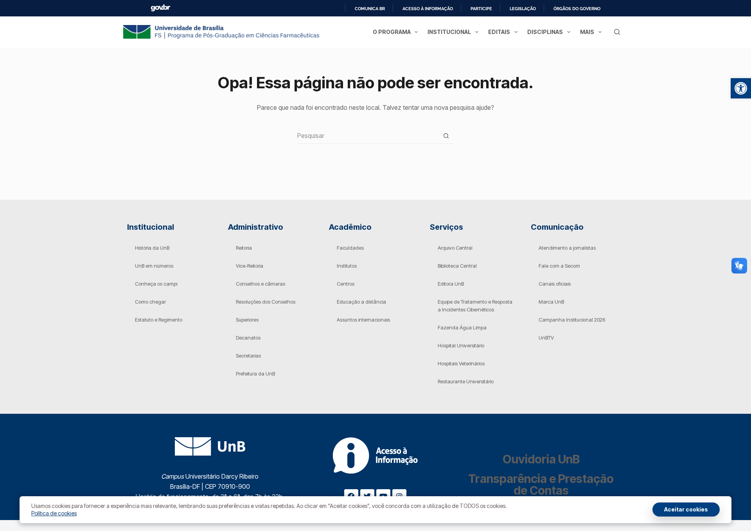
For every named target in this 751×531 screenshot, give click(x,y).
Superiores (247, 319)
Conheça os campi (156, 284)
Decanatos (248, 337)
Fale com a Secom (559, 266)
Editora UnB (451, 284)
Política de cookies (54, 513)
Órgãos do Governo (576, 8)
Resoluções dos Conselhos (265, 302)
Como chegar (150, 302)
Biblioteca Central (457, 266)
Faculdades (350, 248)
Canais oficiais (555, 284)
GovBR (160, 8)
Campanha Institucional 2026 (572, 319)
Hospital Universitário (461, 345)
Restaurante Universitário (466, 381)
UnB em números (154, 266)
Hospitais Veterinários (461, 363)
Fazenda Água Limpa (462, 327)
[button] (741, 88)
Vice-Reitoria (249, 266)
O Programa (392, 32)
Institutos (347, 266)
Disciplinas (545, 32)
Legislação (523, 8)
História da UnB (152, 248)
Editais (499, 32)
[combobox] (367, 135)
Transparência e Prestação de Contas (541, 484)
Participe (481, 8)
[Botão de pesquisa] (446, 135)
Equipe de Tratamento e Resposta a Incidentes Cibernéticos (475, 306)
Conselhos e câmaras (260, 284)
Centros (345, 284)
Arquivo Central (455, 248)
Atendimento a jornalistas (567, 248)
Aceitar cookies (686, 509)
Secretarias (248, 355)
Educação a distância (361, 302)
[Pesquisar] (617, 32)
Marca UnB (551, 302)
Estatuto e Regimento (158, 319)
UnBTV (546, 337)
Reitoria (244, 248)
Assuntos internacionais (363, 319)
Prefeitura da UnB (255, 373)
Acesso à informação (427, 8)
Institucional (449, 32)
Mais (587, 32)
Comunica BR (370, 8)
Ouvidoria (541, 459)
